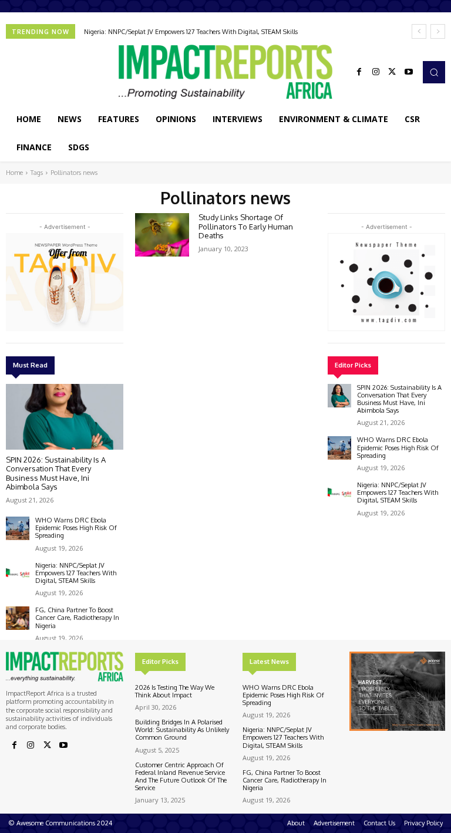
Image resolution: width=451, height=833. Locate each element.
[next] (437, 31)
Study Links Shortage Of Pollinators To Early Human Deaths (245, 226)
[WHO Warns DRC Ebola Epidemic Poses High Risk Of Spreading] (17, 528)
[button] (434, 72)
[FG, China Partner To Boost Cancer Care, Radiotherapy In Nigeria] (17, 618)
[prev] (419, 31)
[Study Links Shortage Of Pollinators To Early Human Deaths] (162, 235)
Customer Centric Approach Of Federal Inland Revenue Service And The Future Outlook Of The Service (181, 776)
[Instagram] (376, 72)
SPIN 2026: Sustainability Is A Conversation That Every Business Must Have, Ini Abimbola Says (56, 473)
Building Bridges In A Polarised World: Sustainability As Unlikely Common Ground (182, 729)
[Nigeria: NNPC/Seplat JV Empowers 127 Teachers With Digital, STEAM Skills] (17, 573)
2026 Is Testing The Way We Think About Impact (174, 691)
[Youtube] (408, 72)
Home (14, 172)
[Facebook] (359, 72)
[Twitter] (392, 72)
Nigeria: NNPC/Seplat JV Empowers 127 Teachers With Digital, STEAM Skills (191, 32)
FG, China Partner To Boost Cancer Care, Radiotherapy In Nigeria (77, 617)
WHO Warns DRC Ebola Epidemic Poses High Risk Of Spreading (76, 527)
